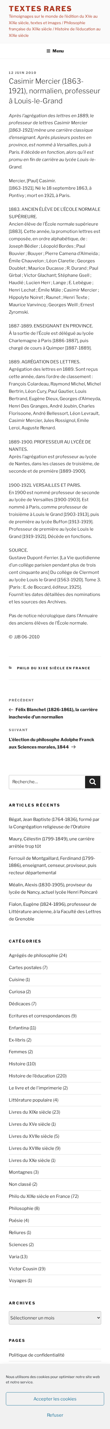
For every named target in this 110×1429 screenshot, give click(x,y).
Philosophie (21, 1208)
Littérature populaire (30, 1100)
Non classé (20, 1184)
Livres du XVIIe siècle (31, 1136)
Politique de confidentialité (37, 1355)
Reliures (17, 1232)
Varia (14, 1256)
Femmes (18, 1051)
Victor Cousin (23, 1268)
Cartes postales (25, 967)
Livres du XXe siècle (29, 1160)
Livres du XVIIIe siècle (31, 1148)
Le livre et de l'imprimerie (35, 1088)
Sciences (18, 1244)
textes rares (40, 8)
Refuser (55, 1415)
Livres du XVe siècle (29, 1124)
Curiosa (17, 991)
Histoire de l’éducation (32, 1076)
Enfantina (19, 1028)
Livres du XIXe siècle (30, 1112)
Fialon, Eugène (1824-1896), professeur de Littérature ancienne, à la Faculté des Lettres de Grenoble (55, 912)
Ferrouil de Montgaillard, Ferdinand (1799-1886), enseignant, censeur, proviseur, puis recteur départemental (53, 866)
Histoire (17, 1064)
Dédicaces (20, 1003)
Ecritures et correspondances (39, 1016)
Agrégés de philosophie (33, 955)
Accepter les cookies (55, 1399)
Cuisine (17, 979)
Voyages (18, 1280)
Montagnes (21, 1172)
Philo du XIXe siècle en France (54, 668)
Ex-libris (17, 1040)
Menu (58, 50)
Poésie (16, 1220)
